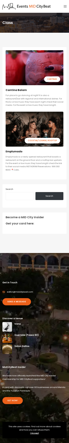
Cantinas (52, 79)
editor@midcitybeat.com (20, 291)
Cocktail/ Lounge (37, 140)
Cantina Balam (16, 90)
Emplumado (14, 151)
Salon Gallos (21, 346)
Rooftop (52, 140)
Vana (17, 323)
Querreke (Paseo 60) (26, 335)
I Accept (34, 433)
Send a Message (16, 301)
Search (9, 189)
